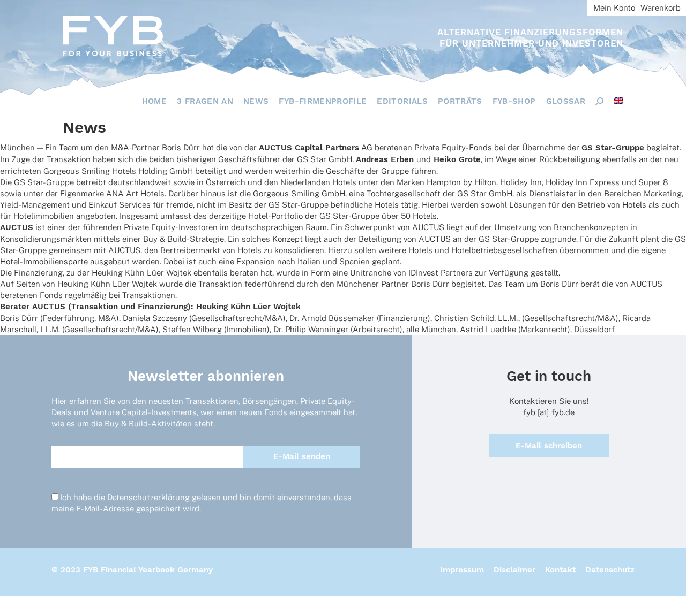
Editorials (402, 101)
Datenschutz (610, 570)
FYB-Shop (514, 101)
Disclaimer (514, 570)
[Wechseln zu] (618, 100)
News (256, 101)
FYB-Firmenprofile (323, 101)
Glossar (565, 101)
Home (154, 101)
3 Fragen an (205, 101)
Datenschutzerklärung (148, 497)
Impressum (462, 570)
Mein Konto (614, 7)
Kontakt (560, 570)
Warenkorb (660, 7)
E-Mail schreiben (549, 445)
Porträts (460, 101)
